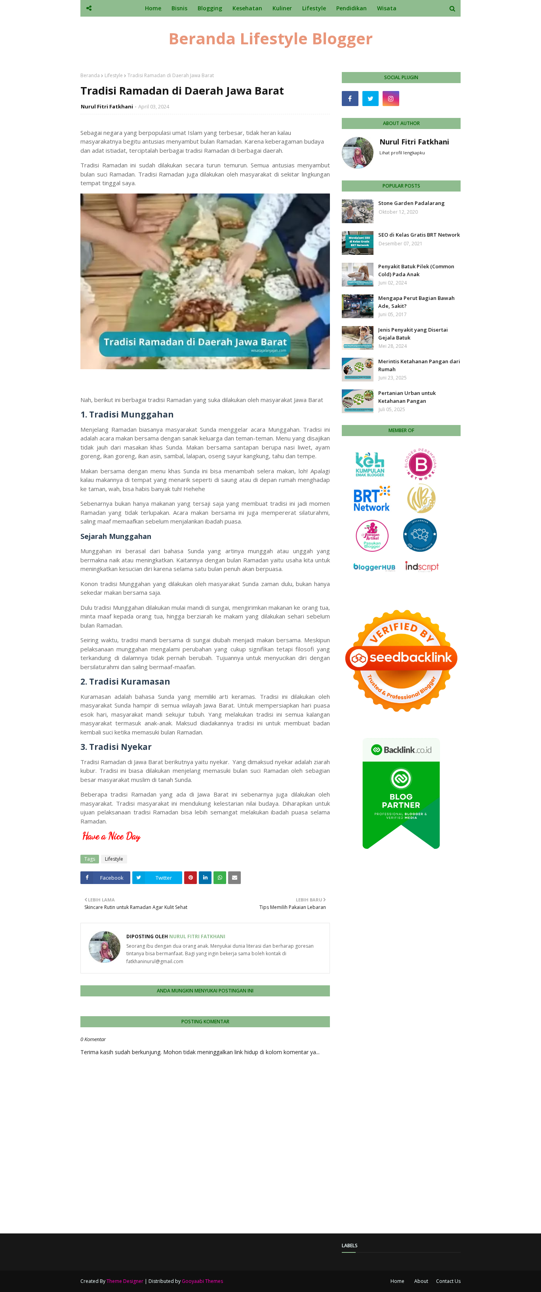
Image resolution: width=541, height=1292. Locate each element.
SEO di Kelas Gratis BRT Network (419, 234)
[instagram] (391, 98)
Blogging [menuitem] (210, 8)
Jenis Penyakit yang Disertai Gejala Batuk (413, 333)
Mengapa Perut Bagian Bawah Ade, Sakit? (416, 301)
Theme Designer (125, 1281)
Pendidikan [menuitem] (351, 8)
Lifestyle (114, 75)
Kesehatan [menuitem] (247, 8)
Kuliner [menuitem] (282, 8)
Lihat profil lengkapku (402, 153)
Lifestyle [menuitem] (314, 8)
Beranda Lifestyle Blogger (270, 38)
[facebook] (350, 98)
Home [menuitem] (153, 8)
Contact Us (448, 1281)
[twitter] (370, 98)
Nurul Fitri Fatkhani (107, 106)
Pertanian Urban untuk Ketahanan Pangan (407, 396)
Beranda (90, 75)
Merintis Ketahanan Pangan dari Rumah (419, 365)
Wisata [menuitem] (386, 8)
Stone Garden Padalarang (411, 203)
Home (397, 1281)
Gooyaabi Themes (202, 1281)
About (421, 1281)
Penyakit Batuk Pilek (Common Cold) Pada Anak (416, 270)
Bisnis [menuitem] (179, 8)
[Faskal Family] (411, 98)
